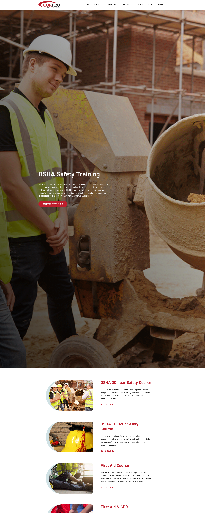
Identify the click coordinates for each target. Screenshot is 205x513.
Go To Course (107, 404)
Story (141, 5)
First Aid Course (115, 465)
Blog (150, 5)
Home (87, 5)
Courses (98, 5)
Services (112, 5)
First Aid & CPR (114, 507)
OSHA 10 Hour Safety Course (119, 426)
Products (127, 5)
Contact (160, 5)
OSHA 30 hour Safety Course (126, 382)
